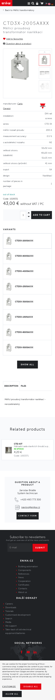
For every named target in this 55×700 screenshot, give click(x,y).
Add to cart (41, 215)
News (21, 577)
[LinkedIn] (35, 652)
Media (8, 622)
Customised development (18, 615)
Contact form (27, 516)
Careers (9, 603)
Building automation (28, 566)
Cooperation (24, 581)
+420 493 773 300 (30, 499)
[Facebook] (21, 652)
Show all (27, 364)
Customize (9, 687)
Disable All (31, 687)
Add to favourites (14, 39)
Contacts (22, 588)
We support (11, 626)
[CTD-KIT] (9, 450)
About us (22, 592)
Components (24, 570)
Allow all (12, 694)
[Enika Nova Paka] (6, 3)
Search (8, 618)
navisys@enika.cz (30, 507)
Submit (40, 547)
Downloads (10, 607)
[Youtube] (28, 652)
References (23, 574)
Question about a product (18, 43)
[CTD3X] (20, 73)
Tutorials (9, 611)
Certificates (23, 585)
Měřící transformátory (23, 10)
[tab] (11, 386)
